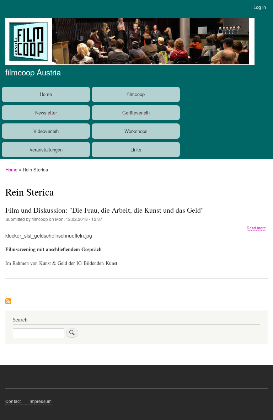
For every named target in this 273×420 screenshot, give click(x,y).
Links (135, 149)
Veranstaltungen (46, 149)
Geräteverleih (136, 112)
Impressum (41, 401)
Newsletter (46, 112)
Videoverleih (46, 131)
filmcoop (136, 94)
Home (46, 94)
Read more (256, 228)
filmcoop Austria (33, 72)
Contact (13, 401)
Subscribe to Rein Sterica (8, 301)
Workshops (136, 131)
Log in (259, 7)
